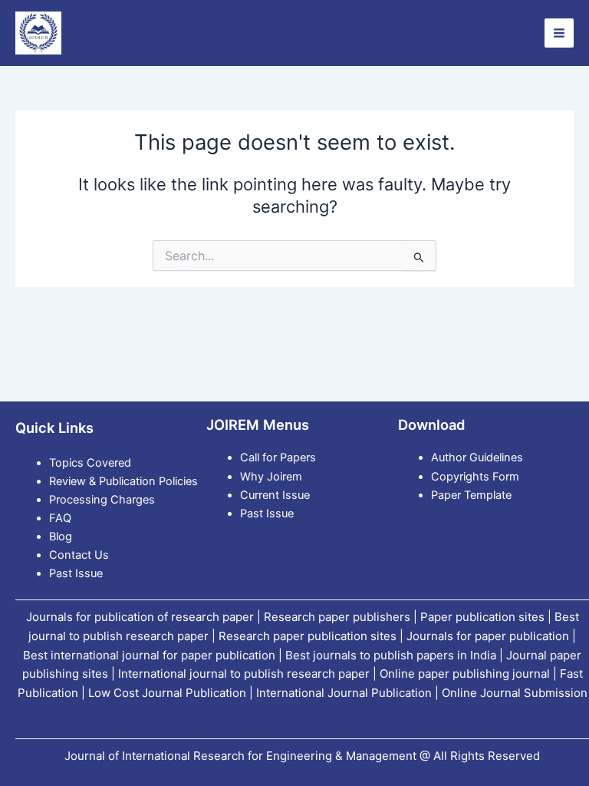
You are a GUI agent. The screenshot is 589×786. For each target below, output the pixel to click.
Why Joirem (272, 477)
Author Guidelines (477, 457)
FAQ (60, 518)
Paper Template (471, 495)
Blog (60, 536)
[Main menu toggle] (559, 33)
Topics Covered (90, 463)
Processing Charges (102, 500)
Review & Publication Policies (123, 481)
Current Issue (275, 495)
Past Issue (76, 573)
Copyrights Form (475, 477)
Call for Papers (278, 457)
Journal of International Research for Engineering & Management (294, 32)
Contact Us (79, 555)
